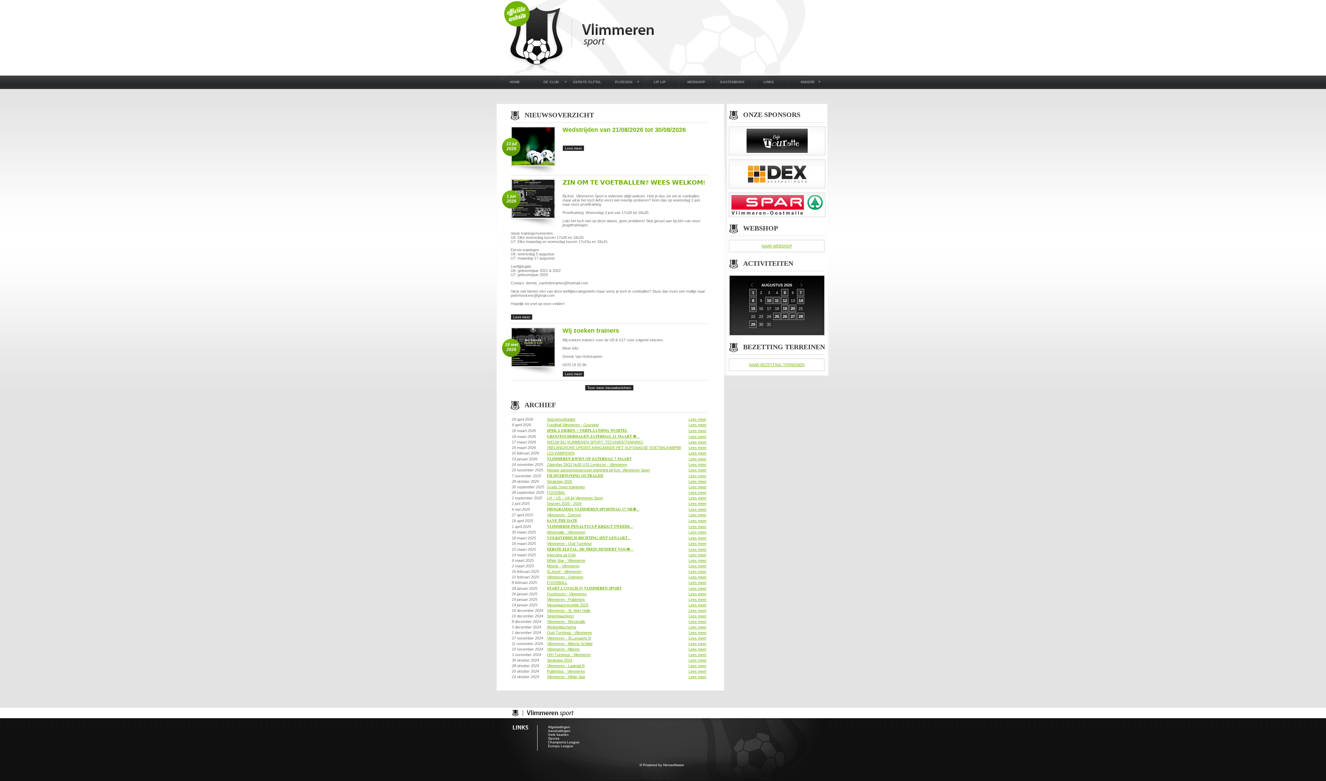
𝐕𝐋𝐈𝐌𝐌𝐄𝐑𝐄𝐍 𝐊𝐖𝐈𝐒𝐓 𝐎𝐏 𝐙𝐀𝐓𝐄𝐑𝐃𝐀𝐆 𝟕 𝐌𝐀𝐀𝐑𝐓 (589, 459)
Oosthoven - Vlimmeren (567, 594)
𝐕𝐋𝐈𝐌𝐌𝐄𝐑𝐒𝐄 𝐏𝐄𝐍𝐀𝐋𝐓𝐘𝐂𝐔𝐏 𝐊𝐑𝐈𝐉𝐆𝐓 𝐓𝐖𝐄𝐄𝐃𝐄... (590, 526)
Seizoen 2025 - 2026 (564, 503)
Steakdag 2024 (559, 660)
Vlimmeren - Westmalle (566, 621)
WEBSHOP (696, 82)
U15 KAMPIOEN (561, 453)
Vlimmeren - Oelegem (565, 577)
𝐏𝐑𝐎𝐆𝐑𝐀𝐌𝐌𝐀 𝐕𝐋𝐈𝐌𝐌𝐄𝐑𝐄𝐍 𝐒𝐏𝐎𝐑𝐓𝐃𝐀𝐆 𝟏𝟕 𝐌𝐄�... (593, 509)
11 (777, 301)
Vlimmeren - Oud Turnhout (569, 543)
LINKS (768, 82)
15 (753, 308)
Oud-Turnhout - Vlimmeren (569, 633)
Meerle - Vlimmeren (563, 566)
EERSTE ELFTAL (587, 82)
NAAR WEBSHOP (777, 246)
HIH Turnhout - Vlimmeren (569, 655)
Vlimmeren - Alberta (563, 649)
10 (769, 301)
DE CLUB (551, 82)
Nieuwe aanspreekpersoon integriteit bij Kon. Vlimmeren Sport (598, 470)
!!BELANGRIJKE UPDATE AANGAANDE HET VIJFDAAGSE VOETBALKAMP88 (614, 448)
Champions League (563, 742)
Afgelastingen (559, 727)
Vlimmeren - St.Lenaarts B (569, 638)
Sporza (553, 738)
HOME (515, 82)
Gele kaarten (558, 734)
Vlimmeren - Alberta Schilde (570, 644)
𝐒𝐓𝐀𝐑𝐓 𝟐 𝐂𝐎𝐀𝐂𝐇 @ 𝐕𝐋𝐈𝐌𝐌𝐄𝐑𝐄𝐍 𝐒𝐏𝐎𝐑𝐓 (584, 588)
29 (753, 324)
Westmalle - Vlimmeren (566, 532)
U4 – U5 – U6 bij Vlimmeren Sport (575, 498)
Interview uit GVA (561, 555)
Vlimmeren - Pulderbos (566, 599)
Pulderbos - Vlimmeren (566, 671)
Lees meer (698, 419)
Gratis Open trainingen (566, 487)
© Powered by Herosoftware (662, 765)
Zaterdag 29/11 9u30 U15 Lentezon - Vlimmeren (587, 464)
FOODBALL (557, 582)
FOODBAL (556, 492)
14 (801, 301)
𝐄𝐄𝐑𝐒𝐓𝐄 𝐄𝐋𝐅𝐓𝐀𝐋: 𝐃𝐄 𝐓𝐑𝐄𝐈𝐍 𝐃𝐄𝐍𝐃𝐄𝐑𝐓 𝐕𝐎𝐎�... (590, 549)
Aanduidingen (559, 731)
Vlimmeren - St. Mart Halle (568, 610)
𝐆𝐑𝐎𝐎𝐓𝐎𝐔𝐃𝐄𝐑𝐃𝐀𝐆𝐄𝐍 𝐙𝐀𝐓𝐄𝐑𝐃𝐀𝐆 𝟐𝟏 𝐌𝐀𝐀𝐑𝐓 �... (593, 436)
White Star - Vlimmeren (566, 560)
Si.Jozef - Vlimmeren (564, 571)
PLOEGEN (623, 82)
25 (777, 316)
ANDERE (807, 82)
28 (801, 316)
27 (793, 316)
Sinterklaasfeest (560, 616)
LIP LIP (660, 82)
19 (785, 308)
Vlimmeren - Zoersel (564, 515)
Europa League (560, 746)
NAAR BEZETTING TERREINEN (777, 365)
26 (785, 316)
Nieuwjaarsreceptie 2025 (567, 605)
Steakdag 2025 (559, 481)
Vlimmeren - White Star (566, 677)
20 (793, 308)
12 (785, 301)
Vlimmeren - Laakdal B (566, 666)
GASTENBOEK (732, 82)
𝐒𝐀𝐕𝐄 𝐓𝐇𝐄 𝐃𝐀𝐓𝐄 (562, 520)
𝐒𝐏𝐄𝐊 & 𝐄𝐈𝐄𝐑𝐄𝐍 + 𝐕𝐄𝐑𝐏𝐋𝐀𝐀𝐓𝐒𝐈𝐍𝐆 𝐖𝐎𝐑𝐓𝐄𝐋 (587, 430)
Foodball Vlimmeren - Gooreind (573, 425)
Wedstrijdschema (561, 627)
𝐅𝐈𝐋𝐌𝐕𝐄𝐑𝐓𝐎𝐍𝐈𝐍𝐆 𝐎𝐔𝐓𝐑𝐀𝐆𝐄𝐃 (575, 476)
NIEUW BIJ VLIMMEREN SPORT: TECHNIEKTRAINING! (595, 442)
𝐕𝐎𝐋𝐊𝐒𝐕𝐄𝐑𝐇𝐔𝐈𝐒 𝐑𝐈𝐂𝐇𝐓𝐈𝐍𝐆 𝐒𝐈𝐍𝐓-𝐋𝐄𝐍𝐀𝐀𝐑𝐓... (589, 538)
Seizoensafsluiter (561, 419)
